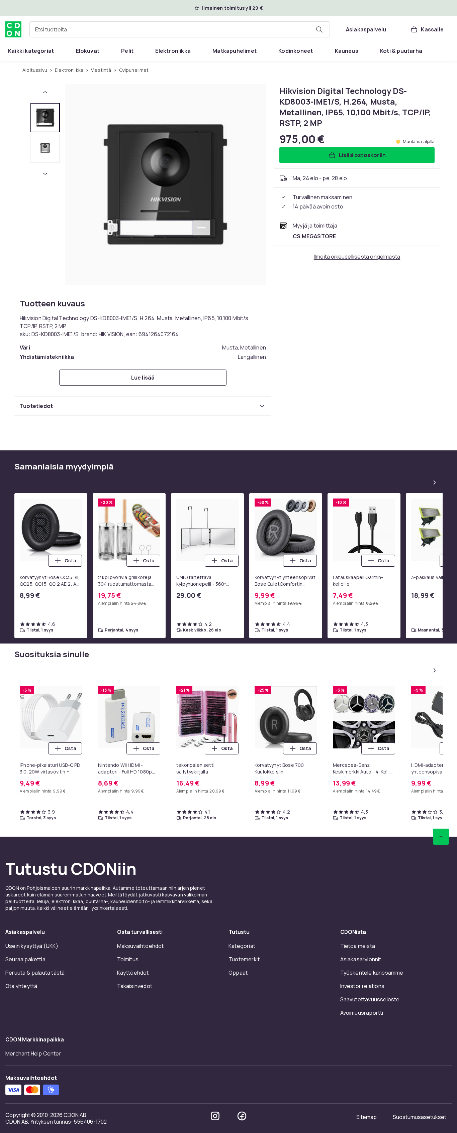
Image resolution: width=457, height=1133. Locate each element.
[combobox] (179, 29)
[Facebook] (242, 1116)
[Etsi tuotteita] (319, 29)
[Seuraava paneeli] (435, 482)
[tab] (45, 117)
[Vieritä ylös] (441, 837)
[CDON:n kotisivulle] (13, 29)
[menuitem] (31, 51)
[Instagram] (215, 1116)
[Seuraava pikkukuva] (45, 174)
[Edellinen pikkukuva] (45, 92)
